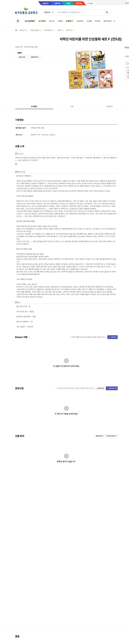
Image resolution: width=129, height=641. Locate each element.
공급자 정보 (22, 57)
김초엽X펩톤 (30, 21)
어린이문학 (48, 30)
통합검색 (47, 12)
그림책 (59, 30)
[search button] (106, 12)
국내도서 (22, 30)
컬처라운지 (107, 21)
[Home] (16, 30)
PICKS (97, 21)
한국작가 (69, 30)
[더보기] (114, 21)
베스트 (52, 21)
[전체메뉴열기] (18, 21)
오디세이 (42, 21)
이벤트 (60, 21)
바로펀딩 (80, 21)
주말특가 (69, 21)
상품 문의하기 (35, 57)
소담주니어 (19, 47)
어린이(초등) (34, 30)
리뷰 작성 (113, 337)
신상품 (89, 21)
